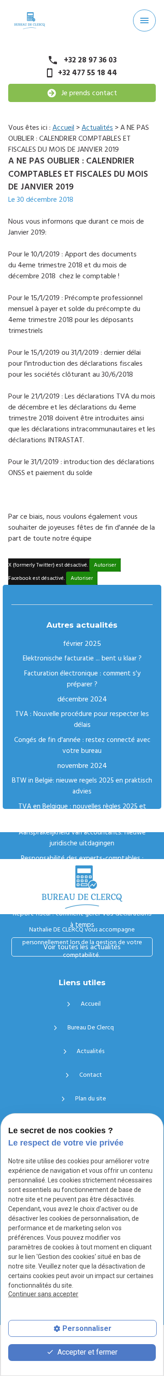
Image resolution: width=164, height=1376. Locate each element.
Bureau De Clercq (90, 1027)
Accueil (63, 128)
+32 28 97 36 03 (90, 60)
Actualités (97, 128)
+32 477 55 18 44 (87, 72)
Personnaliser (87, 1328)
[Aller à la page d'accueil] (30, 20)
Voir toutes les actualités (82, 947)
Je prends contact (86, 93)
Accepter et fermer (87, 1352)
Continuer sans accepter (43, 1294)
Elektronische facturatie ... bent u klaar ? (82, 658)
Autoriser (105, 565)
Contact (90, 1074)
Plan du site (90, 1098)
